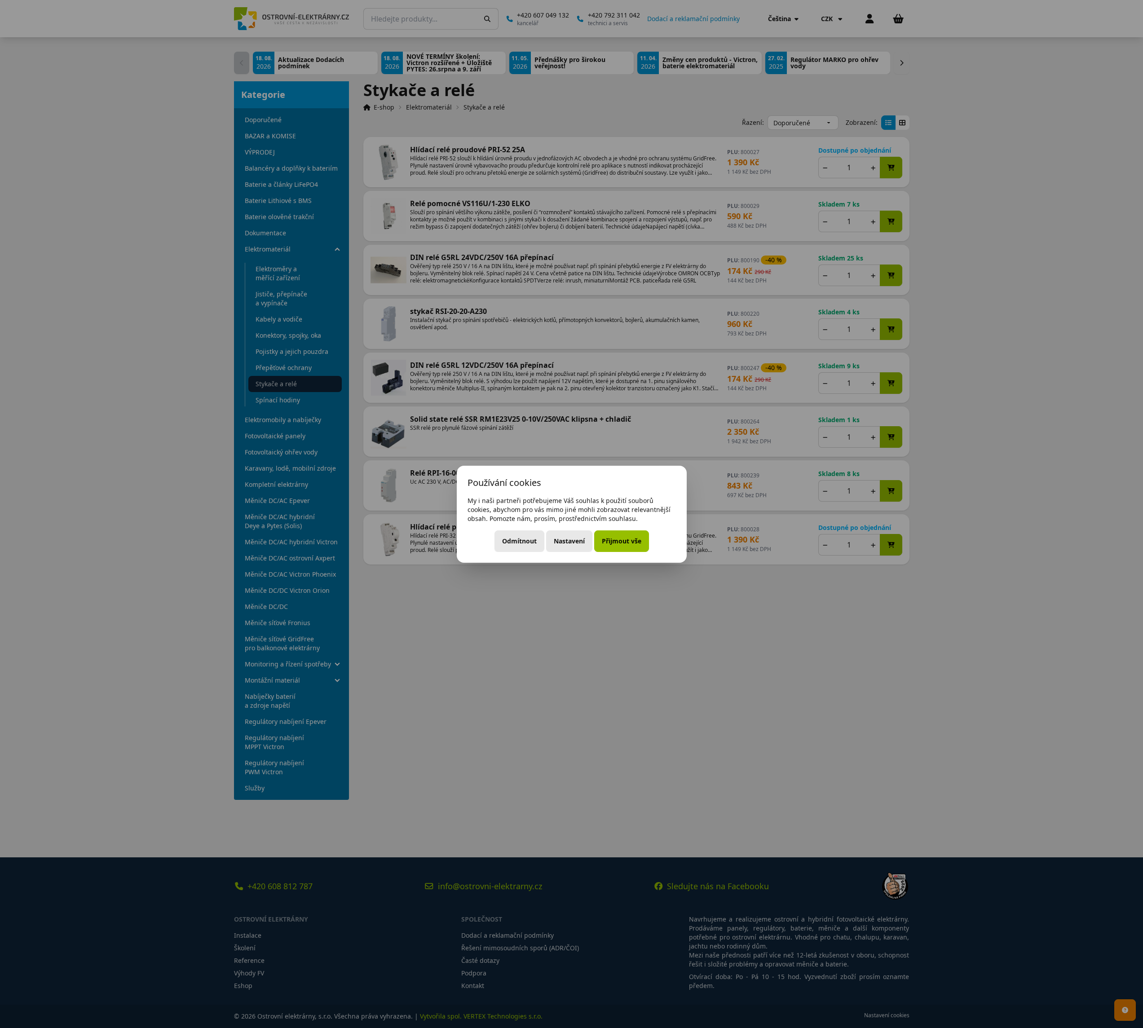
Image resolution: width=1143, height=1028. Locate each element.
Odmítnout (519, 541)
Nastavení (569, 541)
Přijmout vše (621, 541)
